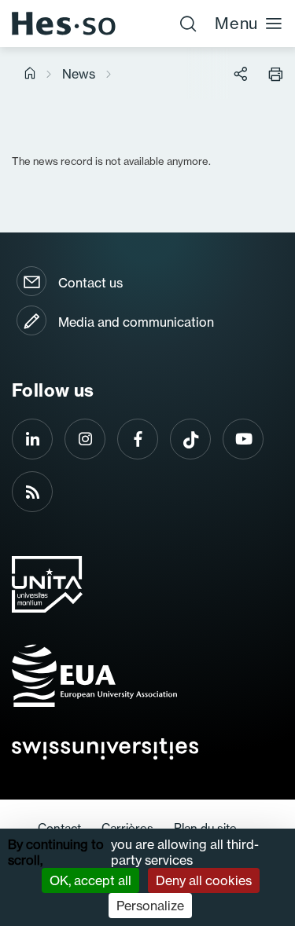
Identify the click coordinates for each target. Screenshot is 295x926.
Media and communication (136, 322)
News (78, 74)
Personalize (150, 905)
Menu (236, 23)
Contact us (90, 282)
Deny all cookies (204, 880)
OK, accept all (90, 880)
